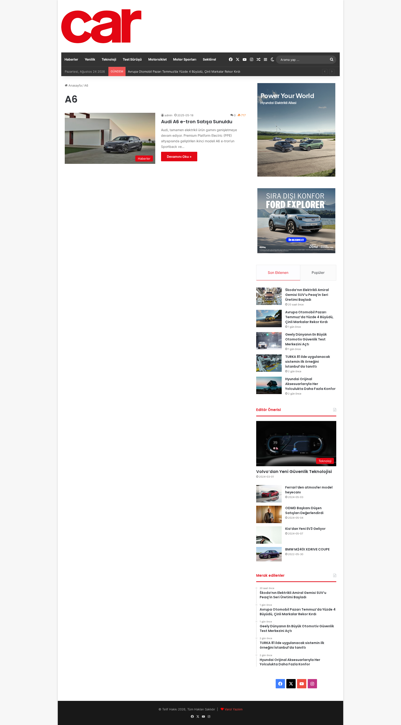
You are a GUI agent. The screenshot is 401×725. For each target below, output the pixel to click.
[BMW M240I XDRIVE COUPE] (269, 554)
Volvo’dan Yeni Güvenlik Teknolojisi (294, 471)
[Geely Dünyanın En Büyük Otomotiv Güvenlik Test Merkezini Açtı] (269, 341)
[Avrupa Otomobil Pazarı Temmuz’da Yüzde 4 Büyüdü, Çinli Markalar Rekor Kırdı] (269, 318)
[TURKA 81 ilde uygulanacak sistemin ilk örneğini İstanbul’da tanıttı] (269, 363)
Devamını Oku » (179, 157)
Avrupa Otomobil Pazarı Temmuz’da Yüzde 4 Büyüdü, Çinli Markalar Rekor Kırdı (309, 317)
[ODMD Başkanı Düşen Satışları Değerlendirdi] (269, 514)
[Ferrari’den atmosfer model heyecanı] (269, 493)
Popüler (318, 272)
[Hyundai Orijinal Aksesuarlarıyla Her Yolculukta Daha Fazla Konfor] (269, 385)
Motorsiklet (157, 59)
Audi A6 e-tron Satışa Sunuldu (196, 121)
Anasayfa (75, 85)
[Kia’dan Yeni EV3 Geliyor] (269, 535)
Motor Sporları (184, 59)
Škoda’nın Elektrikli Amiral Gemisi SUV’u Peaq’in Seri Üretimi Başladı (307, 295)
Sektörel (209, 59)
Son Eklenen (278, 272)
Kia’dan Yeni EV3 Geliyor (305, 528)
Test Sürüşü (132, 59)
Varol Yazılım (234, 709)
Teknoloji (109, 59)
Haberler (71, 59)
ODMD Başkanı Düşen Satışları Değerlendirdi (304, 510)
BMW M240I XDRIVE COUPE (307, 549)
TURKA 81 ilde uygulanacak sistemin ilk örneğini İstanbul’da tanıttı (307, 361)
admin (168, 115)
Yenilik (90, 59)
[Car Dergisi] (101, 26)
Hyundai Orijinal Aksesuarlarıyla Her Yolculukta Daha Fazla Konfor (310, 384)
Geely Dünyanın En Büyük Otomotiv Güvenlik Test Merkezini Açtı (306, 339)
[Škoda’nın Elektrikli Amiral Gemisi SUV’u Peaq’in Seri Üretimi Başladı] (269, 296)
